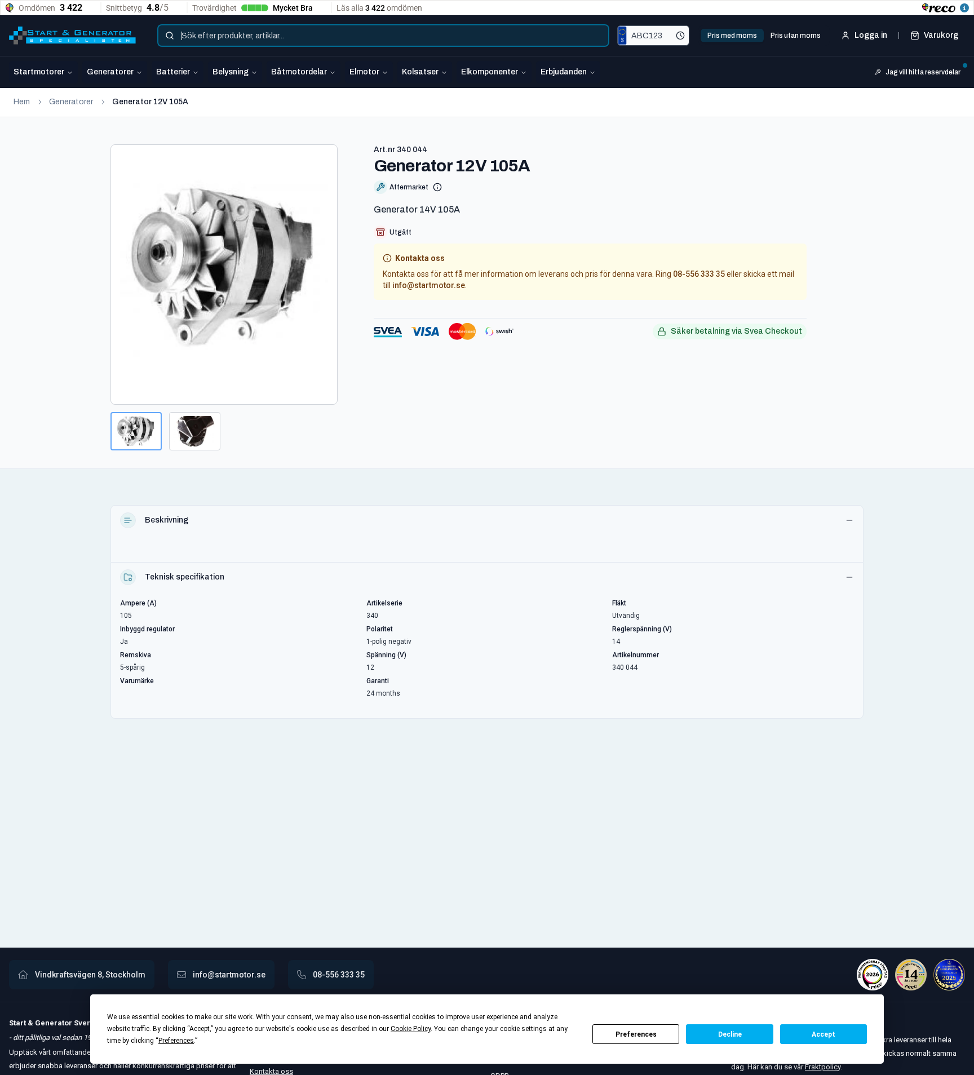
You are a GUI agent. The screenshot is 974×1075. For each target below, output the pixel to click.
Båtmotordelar (299, 72)
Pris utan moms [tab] (796, 35)
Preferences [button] (176, 1041)
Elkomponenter (489, 72)
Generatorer (110, 72)
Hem (22, 102)
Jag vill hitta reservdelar (923, 72)
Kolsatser (420, 72)
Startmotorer (39, 72)
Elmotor (364, 72)
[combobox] (383, 35)
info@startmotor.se (428, 285)
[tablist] (764, 35)
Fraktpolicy (822, 1067)
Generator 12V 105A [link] (150, 102)
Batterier (173, 72)
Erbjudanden (564, 72)
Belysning (230, 72)
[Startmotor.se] (72, 35)
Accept (823, 1034)
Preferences (636, 1034)
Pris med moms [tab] (732, 35)
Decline (730, 1034)
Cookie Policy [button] (411, 1029)
